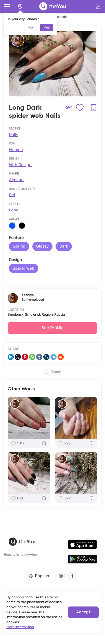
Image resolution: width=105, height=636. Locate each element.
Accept (83, 612)
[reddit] (61, 357)
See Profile (52, 327)
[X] (18, 357)
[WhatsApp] (32, 357)
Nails (13, 134)
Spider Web (23, 268)
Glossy (42, 246)
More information (20, 627)
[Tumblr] (39, 357)
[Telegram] (53, 357)
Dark (63, 246)
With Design (20, 164)
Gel (12, 194)
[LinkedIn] (11, 357)
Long (14, 210)
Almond (16, 179)
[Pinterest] (25, 357)
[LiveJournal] (46, 357)
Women (16, 149)
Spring (19, 246)
